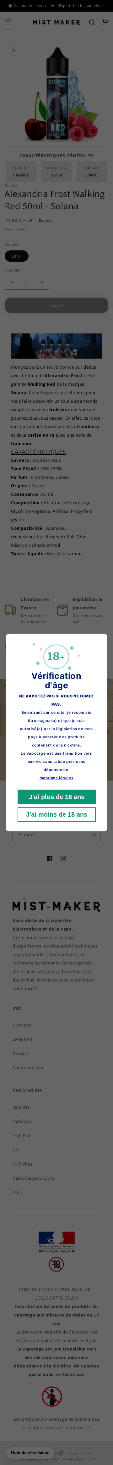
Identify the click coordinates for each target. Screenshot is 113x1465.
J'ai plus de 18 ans (56, 796)
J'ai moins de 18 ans (56, 814)
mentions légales (57, 777)
